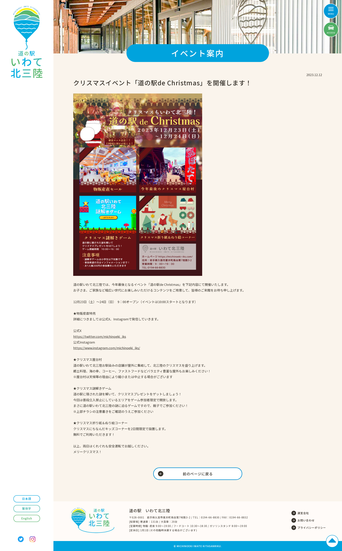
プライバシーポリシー (311, 527)
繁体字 (26, 508)
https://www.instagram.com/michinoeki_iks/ (106, 347)
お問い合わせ (306, 520)
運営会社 (303, 513)
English (26, 518)
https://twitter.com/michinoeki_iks (99, 336)
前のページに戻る (198, 473)
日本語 (26, 499)
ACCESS (331, 32)
